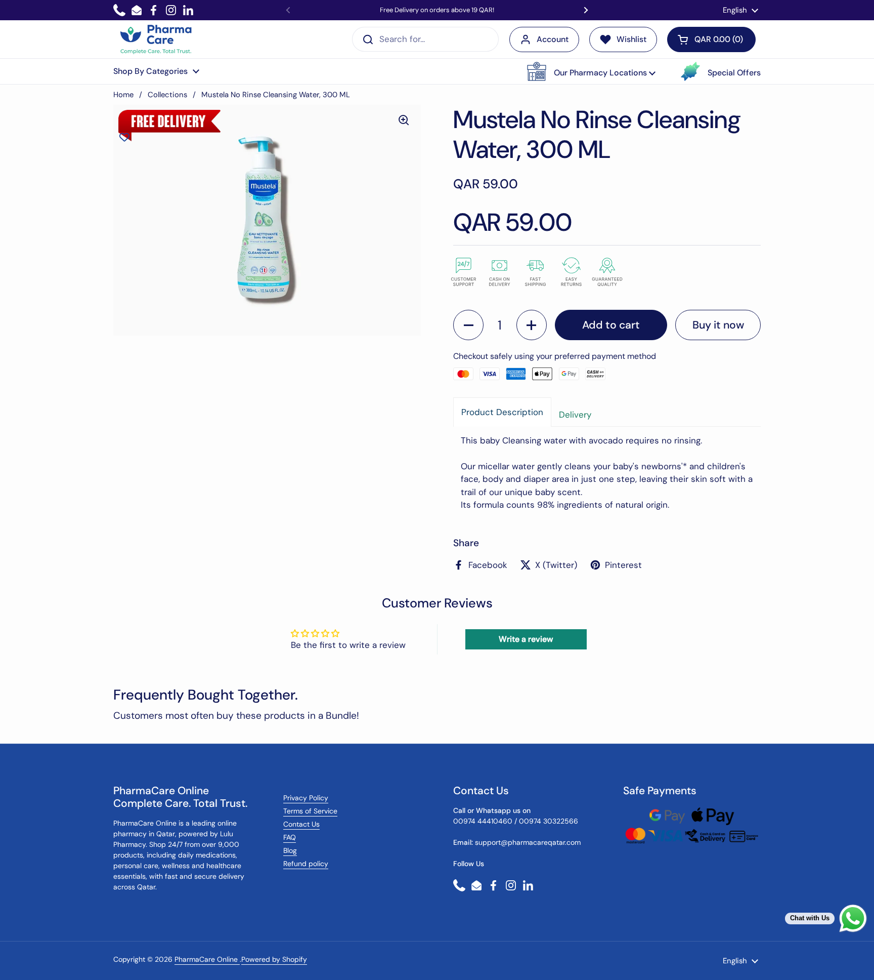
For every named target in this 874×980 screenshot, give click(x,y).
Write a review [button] (526, 639)
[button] (591, 71)
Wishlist (631, 39)
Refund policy (305, 863)
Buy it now (718, 325)
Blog (290, 850)
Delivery (575, 414)
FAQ (289, 837)
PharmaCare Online (207, 959)
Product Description (502, 412)
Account (553, 39)
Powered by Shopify (274, 959)
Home (123, 95)
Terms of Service (310, 810)
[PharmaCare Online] (156, 39)
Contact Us (301, 824)
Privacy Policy (305, 797)
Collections (167, 95)
